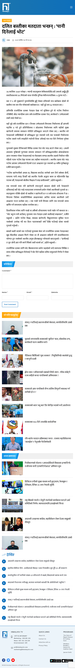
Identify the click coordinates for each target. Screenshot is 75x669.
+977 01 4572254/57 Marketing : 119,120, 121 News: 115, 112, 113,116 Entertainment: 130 (22, 639)
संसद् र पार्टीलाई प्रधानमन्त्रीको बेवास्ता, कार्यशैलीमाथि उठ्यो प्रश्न (30, 599)
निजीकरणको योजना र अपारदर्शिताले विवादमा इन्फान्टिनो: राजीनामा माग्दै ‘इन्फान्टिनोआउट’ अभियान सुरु (40, 608)
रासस (8, 40)
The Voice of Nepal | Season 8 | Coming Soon (68, 637)
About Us (42, 635)
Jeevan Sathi (67, 652)
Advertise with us (44, 642)
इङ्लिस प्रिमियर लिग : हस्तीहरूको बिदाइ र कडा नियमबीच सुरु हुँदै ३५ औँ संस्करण (37, 568)
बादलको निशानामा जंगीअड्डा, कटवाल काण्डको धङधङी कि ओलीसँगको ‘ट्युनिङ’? (36, 582)
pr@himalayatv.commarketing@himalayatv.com (23, 648)
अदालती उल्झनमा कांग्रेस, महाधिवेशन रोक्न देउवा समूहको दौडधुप (31, 561)
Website (54, 292)
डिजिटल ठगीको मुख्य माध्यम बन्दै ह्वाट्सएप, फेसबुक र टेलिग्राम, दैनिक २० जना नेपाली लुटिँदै (39, 591)
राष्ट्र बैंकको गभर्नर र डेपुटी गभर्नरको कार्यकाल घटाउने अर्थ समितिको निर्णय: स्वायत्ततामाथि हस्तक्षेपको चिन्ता (40, 618)
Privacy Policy (43, 645)
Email (29, 292)
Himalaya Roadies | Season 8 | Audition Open (67, 646)
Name (5, 292)
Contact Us (42, 639)
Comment (6, 271)
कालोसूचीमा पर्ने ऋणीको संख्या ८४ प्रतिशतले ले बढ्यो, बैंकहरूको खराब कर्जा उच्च (37, 575)
